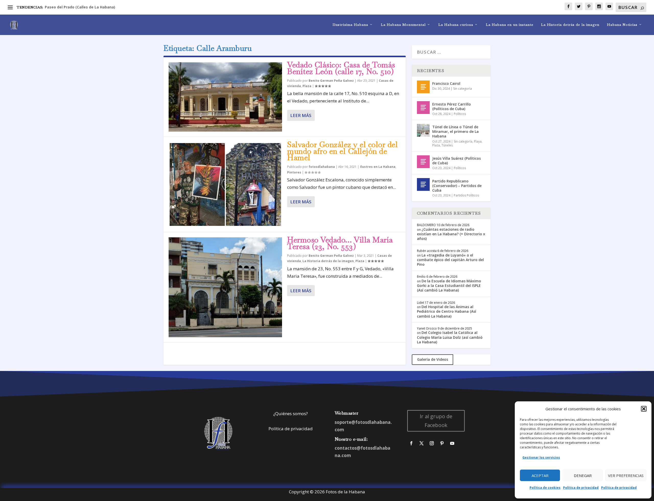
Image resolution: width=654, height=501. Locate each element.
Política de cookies (545, 487)
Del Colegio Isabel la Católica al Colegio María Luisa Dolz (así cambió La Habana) (450, 337)
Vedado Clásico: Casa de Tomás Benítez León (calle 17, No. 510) (341, 68)
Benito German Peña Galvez (331, 80)
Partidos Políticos (466, 195)
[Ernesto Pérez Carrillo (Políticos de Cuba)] (423, 107)
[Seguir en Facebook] (411, 443)
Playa (478, 141)
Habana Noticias (622, 24)
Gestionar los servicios (541, 457)
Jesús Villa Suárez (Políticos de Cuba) (456, 160)
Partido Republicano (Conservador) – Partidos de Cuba (457, 186)
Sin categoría (462, 88)
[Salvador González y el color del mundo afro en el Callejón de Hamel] (225, 184)
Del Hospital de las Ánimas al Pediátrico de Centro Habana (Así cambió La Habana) (446, 311)
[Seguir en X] (421, 443)
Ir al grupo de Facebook (436, 421)
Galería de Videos (432, 359)
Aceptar (540, 475)
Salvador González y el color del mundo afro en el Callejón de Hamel (342, 151)
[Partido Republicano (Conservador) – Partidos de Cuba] (423, 184)
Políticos (460, 114)
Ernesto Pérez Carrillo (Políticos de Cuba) (451, 106)
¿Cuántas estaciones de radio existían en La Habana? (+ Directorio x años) (451, 234)
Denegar (583, 475)
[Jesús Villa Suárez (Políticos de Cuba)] (423, 161)
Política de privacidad (581, 487)
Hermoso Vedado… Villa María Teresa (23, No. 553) (340, 243)
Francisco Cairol (446, 83)
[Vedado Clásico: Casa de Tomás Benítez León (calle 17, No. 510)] (225, 97)
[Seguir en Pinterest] (442, 443)
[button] (643, 408)
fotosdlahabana (322, 167)
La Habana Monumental (403, 24)
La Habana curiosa (455, 24)
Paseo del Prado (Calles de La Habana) (80, 7)
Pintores (294, 172)
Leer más (300, 115)
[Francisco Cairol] (423, 86)
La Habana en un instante (509, 24)
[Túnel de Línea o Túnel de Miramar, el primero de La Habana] (423, 130)
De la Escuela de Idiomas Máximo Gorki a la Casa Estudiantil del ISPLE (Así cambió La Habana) (449, 285)
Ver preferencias (626, 475)
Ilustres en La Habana (377, 167)
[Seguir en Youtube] (452, 443)
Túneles (447, 145)
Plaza (306, 86)
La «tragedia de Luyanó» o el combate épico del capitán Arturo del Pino (450, 260)
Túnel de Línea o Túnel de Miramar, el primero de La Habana (455, 131)
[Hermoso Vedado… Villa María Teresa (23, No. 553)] (225, 287)
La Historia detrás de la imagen (570, 24)
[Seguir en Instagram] (432, 443)
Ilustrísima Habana (350, 24)
